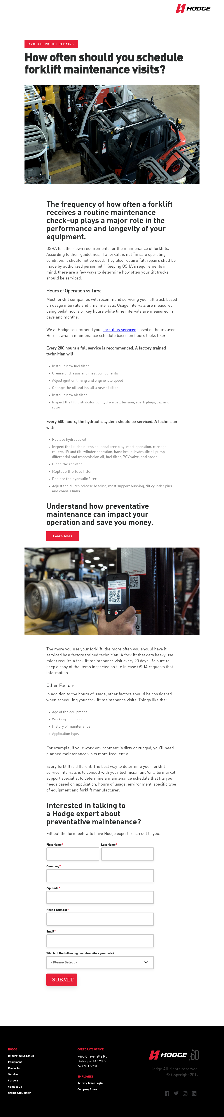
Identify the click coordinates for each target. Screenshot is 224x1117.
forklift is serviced (119, 330)
